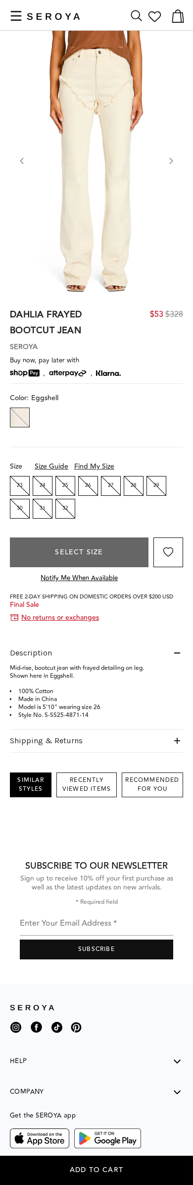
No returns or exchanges (60, 617)
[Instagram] (16, 1031)
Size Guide (51, 466)
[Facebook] (36, 1034)
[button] (16, 16)
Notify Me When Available (79, 578)
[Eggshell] (20, 417)
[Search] (136, 16)
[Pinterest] (76, 1034)
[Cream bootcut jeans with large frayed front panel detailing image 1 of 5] (96, 166)
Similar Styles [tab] (30, 784)
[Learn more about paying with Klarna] (108, 373)
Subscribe (96, 949)
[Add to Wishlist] (168, 552)
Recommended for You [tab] (152, 784)
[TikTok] (57, 1031)
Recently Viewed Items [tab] (86, 784)
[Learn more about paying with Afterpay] (67, 373)
